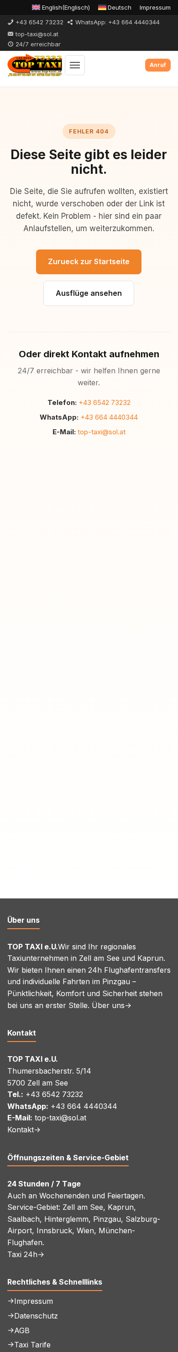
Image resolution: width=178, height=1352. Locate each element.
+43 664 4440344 (109, 417)
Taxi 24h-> (25, 1254)
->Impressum (30, 1301)
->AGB (18, 1330)
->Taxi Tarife (29, 1344)
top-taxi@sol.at (102, 431)
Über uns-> (111, 1005)
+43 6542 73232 (105, 402)
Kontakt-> (24, 1129)
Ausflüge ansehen (89, 293)
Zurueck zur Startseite (89, 261)
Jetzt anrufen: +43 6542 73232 (158, 65)
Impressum (155, 7)
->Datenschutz (32, 1315)
